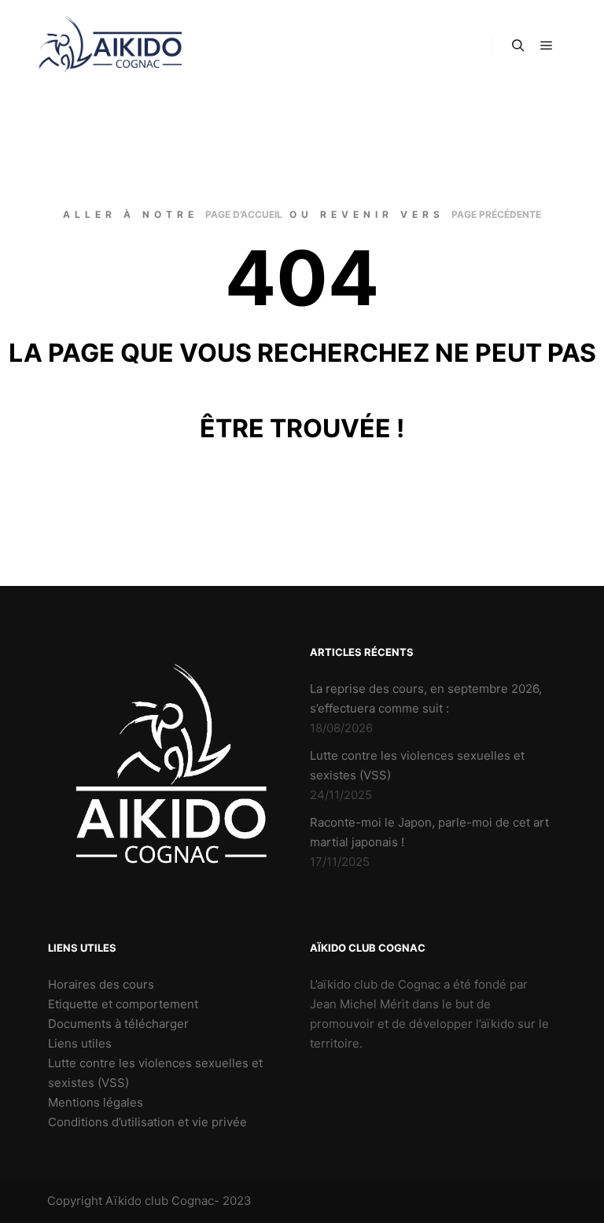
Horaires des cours (101, 984)
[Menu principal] (546, 45)
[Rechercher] (518, 45)
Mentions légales (95, 1102)
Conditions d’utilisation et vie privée (147, 1121)
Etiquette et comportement (123, 1003)
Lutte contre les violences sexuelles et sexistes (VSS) (155, 1072)
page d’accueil (243, 214)
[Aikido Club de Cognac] (110, 45)
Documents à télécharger (118, 1023)
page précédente (496, 214)
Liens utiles (80, 1043)
